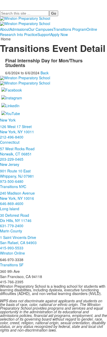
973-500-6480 (11, 181)
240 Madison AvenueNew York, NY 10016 (17, 195)
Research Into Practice (18, 34)
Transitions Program (69, 29)
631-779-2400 (11, 225)
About (5, 29)
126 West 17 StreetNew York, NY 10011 (17, 129)
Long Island (9, 208)
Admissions (19, 29)
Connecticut (9, 142)
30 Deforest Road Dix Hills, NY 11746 (15, 218)
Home (6, 38)
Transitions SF (12, 264)
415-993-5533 (11, 247)
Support (43, 34)
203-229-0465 (11, 159)
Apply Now (59, 34)
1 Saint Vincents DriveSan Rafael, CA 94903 (18, 240)
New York (8, 120)
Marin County (11, 230)
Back (45, 72)
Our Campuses (40, 29)
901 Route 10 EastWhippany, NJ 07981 (17, 173)
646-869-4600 (11, 203)
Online (91, 29)
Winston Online (12, 253)
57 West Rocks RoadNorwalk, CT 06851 (17, 151)
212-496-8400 (11, 137)
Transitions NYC (13, 186)
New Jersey (9, 164)
